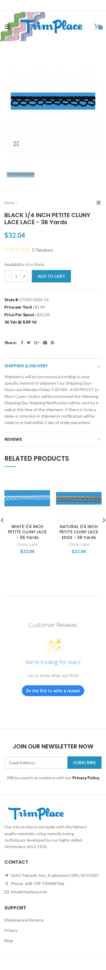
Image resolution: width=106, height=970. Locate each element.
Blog (8, 940)
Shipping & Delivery (26, 366)
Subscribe (84, 762)
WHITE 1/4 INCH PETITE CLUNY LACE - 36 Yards (27, 532)
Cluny (22, 544)
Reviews (13, 439)
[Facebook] (22, 342)
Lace (33, 544)
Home (9, 202)
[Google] (36, 342)
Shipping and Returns (24, 919)
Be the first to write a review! (53, 690)
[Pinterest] (52, 342)
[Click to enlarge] (16, 144)
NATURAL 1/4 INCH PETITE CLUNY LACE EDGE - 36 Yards (78, 532)
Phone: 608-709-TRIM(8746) (37, 883)
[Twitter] (28, 342)
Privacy (11, 930)
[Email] (45, 342)
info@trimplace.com (28, 891)
